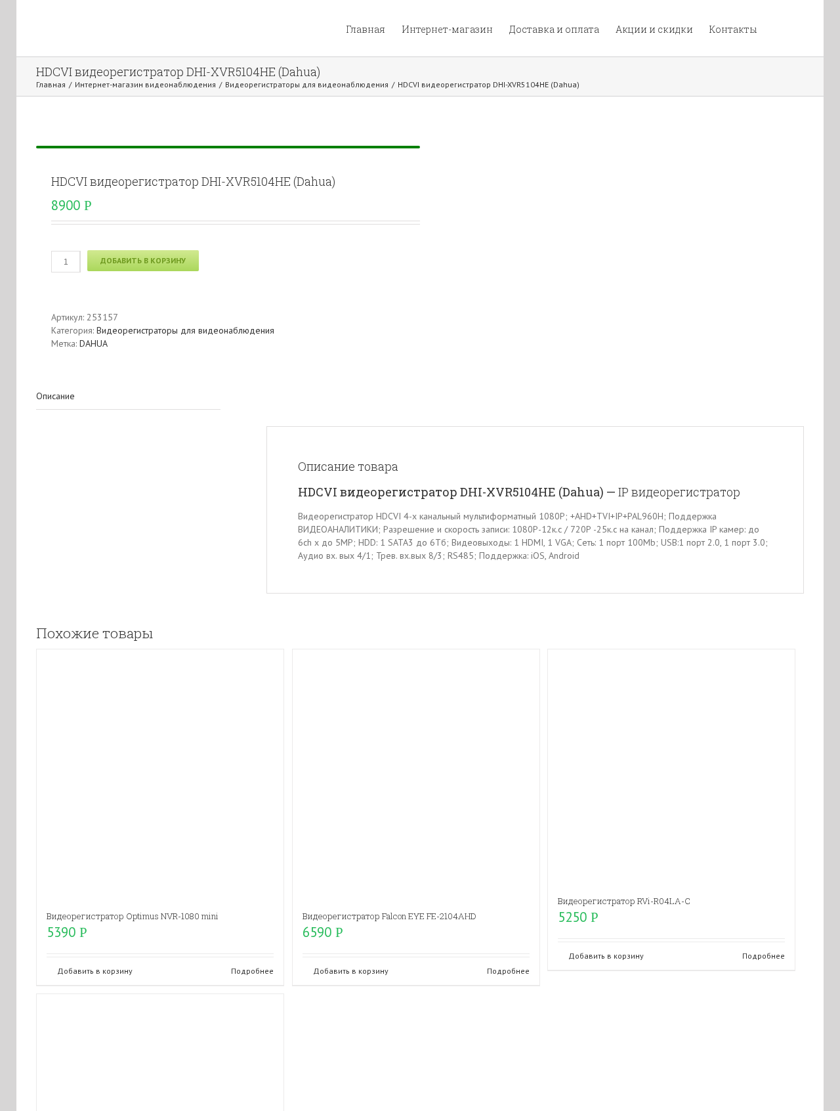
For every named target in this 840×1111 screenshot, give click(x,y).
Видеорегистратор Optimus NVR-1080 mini (133, 916)
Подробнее (252, 971)
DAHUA (93, 343)
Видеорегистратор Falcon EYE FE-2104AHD (389, 916)
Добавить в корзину (143, 260)
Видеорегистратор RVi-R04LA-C (624, 901)
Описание (55, 396)
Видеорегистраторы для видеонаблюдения (185, 330)
